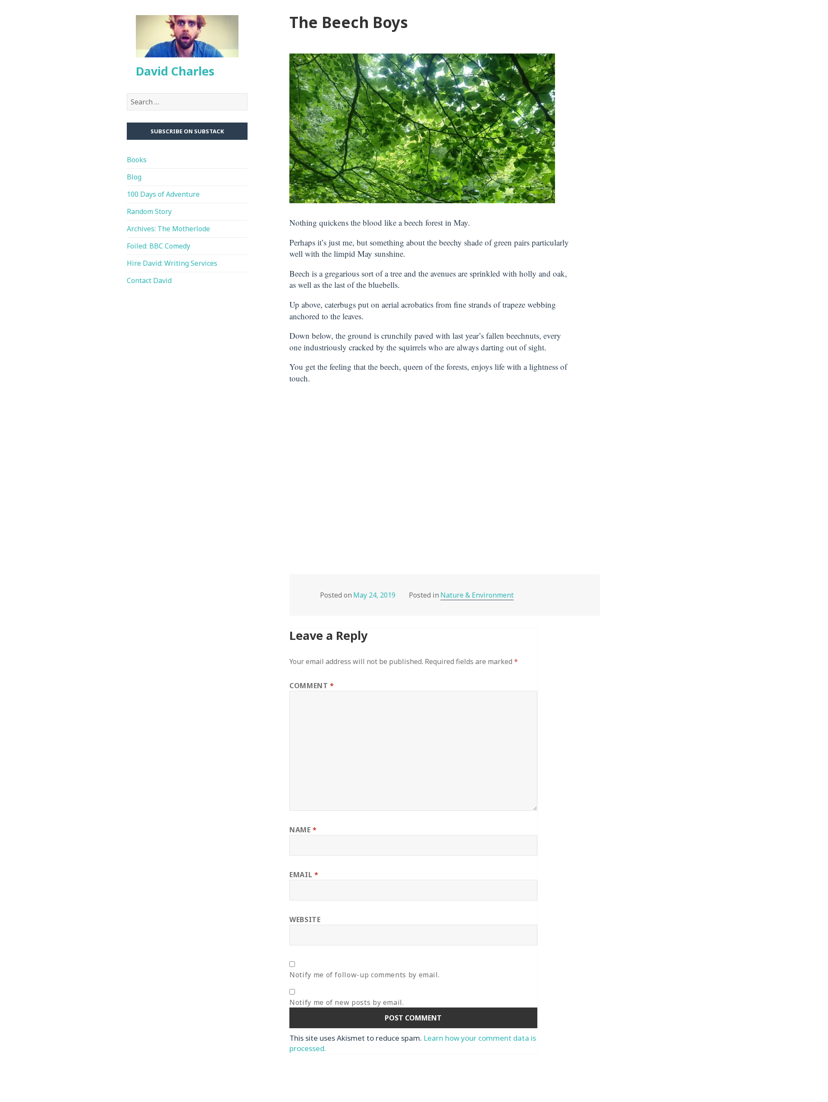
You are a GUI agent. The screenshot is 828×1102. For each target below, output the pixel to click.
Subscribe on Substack (187, 131)
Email (303, 874)
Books (137, 159)
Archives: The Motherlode (168, 228)
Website (304, 919)
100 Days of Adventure (163, 194)
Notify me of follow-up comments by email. (364, 974)
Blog (134, 177)
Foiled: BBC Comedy (158, 246)
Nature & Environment (477, 595)
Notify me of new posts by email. (346, 1002)
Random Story (149, 211)
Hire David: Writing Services (172, 263)
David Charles (175, 71)
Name (303, 829)
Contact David (149, 280)
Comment (311, 685)
